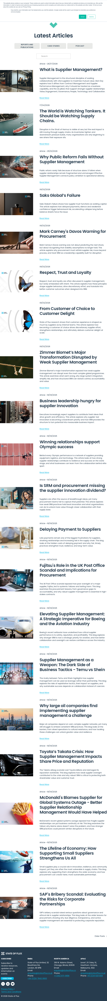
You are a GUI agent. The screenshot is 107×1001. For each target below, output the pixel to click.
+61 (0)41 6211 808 (95, 976)
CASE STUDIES (53, 46)
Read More (44, 98)
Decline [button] (91, 17)
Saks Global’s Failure (60, 195)
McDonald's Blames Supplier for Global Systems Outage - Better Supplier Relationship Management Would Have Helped (73, 805)
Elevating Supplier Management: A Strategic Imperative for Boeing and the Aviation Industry (72, 619)
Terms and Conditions (11, 992)
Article (42, 64)
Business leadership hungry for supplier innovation (70, 403)
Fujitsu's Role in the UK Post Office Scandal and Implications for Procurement (72, 570)
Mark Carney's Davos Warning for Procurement (73, 234)
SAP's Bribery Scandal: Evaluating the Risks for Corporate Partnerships (73, 899)
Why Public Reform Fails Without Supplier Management (72, 159)
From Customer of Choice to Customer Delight (67, 311)
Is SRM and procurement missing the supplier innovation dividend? (73, 488)
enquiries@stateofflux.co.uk (93, 973)
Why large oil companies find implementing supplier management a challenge (68, 710)
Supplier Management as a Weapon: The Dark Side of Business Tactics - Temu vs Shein (72, 664)
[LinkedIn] (8, 984)
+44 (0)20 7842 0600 (37, 978)
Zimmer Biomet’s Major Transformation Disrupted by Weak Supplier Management (68, 357)
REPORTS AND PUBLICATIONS (27, 46)
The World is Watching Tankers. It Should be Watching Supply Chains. (72, 116)
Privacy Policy (7, 989)
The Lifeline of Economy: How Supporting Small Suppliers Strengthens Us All (68, 853)
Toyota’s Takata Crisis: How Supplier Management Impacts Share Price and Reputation (71, 756)
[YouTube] (13, 984)
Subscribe (7, 978)
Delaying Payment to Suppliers (70, 529)
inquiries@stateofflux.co (65, 970)
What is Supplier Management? (71, 69)
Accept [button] (83, 17)
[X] (3, 984)
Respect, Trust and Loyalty (65, 272)
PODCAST (80, 46)
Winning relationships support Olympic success (70, 444)
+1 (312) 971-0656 (61, 976)
